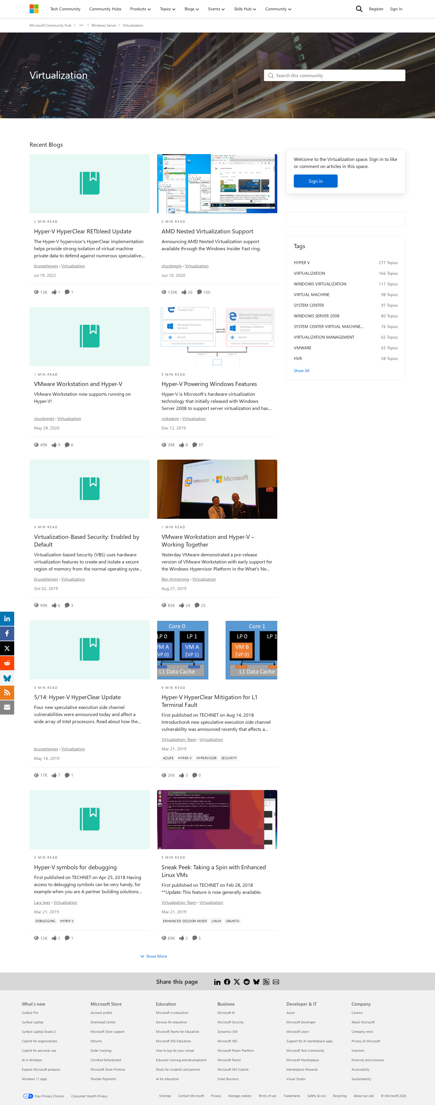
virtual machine (311, 294)
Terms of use (267, 1095)
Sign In (396, 9)
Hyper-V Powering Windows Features (209, 383)
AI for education (167, 1079)
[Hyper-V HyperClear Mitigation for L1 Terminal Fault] (217, 649)
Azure (290, 1012)
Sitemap (165, 1095)
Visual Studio (295, 1079)
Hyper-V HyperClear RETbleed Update (82, 231)
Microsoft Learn (297, 1031)
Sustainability (361, 1079)
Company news (362, 1031)
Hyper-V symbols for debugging (75, 867)
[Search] (359, 8)
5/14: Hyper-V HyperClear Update (77, 697)
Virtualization (73, 266)
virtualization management (324, 337)
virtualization (309, 273)
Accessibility (360, 1069)
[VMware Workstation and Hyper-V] (90, 336)
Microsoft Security (231, 1022)
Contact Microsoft (191, 1095)
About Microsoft (363, 1022)
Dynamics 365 (228, 1031)
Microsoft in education (172, 1012)
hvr (298, 358)
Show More (156, 956)
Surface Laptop (32, 1022)
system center (309, 305)
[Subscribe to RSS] (266, 981)
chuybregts (172, 266)
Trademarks (291, 1095)
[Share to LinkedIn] (217, 981)
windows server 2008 (316, 316)
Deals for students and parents (178, 1069)
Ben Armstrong (175, 579)
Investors (358, 1050)
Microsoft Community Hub (50, 25)
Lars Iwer (42, 902)
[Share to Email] (276, 981)
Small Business (228, 1079)
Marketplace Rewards (302, 1069)
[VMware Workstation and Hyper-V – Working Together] (217, 489)
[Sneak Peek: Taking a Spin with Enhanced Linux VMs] (217, 819)
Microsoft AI (226, 1012)
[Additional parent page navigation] (81, 25)
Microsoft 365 (227, 1041)
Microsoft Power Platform (236, 1050)
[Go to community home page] (34, 8)
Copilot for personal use (39, 1050)
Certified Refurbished (106, 1060)
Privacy (216, 1095)
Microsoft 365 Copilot (233, 1069)
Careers (357, 1012)
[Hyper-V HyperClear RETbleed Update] (90, 183)
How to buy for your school (175, 1050)
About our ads (364, 1095)
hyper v (302, 262)
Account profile (101, 1012)
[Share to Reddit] (247, 981)
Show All (301, 370)
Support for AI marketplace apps (309, 1041)
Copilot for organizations (39, 1041)
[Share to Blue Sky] (256, 981)
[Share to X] (237, 981)
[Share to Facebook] (227, 981)
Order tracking (101, 1050)
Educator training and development (181, 1060)
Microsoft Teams (229, 1060)
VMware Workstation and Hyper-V (78, 383)
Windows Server (103, 25)
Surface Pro (30, 1012)
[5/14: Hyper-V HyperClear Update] (90, 649)
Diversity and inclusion (368, 1060)
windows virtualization (320, 284)
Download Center (103, 1022)
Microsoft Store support (108, 1031)
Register (376, 9)
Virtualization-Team (179, 739)
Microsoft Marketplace (302, 1060)
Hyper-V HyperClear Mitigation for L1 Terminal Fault (210, 700)
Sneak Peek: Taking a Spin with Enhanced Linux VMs (214, 870)
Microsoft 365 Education (173, 1041)
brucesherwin (46, 266)
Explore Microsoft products (41, 1069)
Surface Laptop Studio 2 (39, 1031)
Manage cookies (240, 1095)
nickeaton (170, 418)
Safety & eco (316, 1095)
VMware (302, 347)
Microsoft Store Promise (108, 1069)
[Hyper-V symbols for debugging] (90, 819)
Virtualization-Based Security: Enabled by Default (86, 540)
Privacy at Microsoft (366, 1041)
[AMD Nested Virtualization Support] (217, 183)
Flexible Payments (103, 1079)
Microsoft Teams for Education (177, 1031)
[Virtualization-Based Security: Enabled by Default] (90, 489)
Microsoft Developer (301, 1022)
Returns (96, 1041)
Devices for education (171, 1022)
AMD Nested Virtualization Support (207, 231)
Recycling (340, 1095)
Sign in (316, 181)
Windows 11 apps (34, 1079)
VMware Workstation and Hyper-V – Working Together (208, 540)
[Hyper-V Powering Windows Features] (217, 336)
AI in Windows (32, 1060)
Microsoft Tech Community (305, 1050)
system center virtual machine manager (327, 326)
